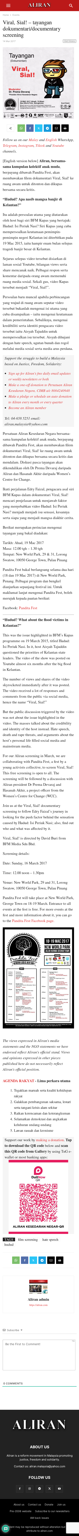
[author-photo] (38, 1293)
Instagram (26, 145)
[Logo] (40, 1436)
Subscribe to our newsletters (52, 1511)
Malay (33, 139)
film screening (28, 1239)
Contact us (34, 1504)
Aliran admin (38, 1299)
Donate (49, 1504)
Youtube (58, 145)
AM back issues (39, 1517)
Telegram (10, 145)
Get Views (69, 41)
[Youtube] (59, 1488)
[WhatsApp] (21, 128)
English (51, 139)
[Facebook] (30, 128)
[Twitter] (38, 128)
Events (15, 15)
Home (6, 15)
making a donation (50, 1139)
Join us (61, 1504)
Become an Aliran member (27, 407)
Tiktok (40, 145)
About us (19, 1504)
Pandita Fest (28, 607)
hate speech (50, 1239)
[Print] (65, 128)
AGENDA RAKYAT (18, 1080)
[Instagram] (29, 1488)
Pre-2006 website (20, 1511)
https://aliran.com (38, 1305)
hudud (9, 1244)
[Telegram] (47, 128)
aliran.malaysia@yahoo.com (47, 1466)
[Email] (56, 128)
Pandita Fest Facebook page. (33, 920)
